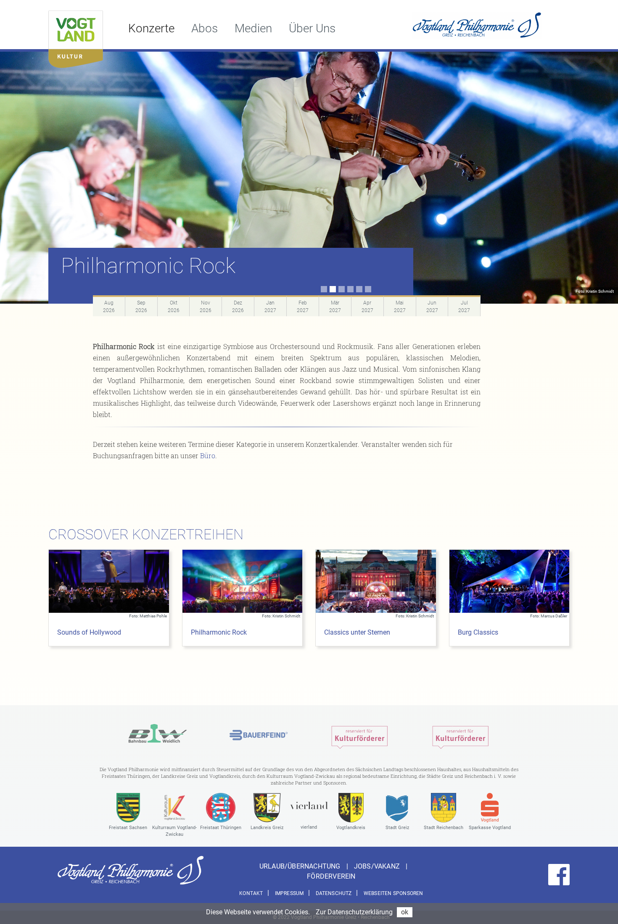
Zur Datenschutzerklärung (354, 912)
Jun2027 (432, 306)
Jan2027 (270, 306)
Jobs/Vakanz (377, 866)
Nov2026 (205, 306)
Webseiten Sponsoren (393, 893)
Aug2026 (109, 306)
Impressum (289, 893)
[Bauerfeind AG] (258, 735)
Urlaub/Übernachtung (300, 866)
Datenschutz (334, 893)
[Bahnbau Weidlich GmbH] (157, 735)
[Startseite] (75, 37)
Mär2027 (335, 306)
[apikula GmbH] (359, 735)
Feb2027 (303, 306)
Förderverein (331, 876)
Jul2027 (464, 306)
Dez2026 (238, 306)
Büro (207, 455)
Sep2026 (141, 306)
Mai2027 (400, 306)
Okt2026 (174, 306)
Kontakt (251, 893)
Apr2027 (367, 306)
